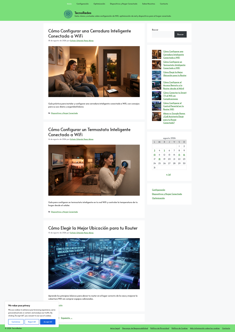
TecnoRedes (83, 13)
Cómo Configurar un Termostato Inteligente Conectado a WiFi (89, 131)
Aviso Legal (115, 328)
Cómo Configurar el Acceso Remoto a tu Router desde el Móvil (173, 85)
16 (184, 154)
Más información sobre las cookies (205, 328)
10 (155, 154)
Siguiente (66, 317)
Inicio (69, 3)
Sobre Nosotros (148, 3)
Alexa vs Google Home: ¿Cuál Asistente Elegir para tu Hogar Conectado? (174, 118)
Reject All (32, 322)
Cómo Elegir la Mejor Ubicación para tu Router (92, 228)
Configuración (82, 3)
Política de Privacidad (159, 328)
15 (179, 154)
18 (159, 158)
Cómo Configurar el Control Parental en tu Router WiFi (173, 106)
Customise (16, 322)
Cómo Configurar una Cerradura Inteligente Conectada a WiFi (89, 33)
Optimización (99, 3)
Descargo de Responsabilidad (135, 328)
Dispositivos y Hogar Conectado (123, 3)
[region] (32, 314)
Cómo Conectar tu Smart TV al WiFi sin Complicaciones (175, 95)
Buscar (155, 29)
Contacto (164, 3)
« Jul (168, 174)
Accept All (48, 322)
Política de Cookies (180, 328)
